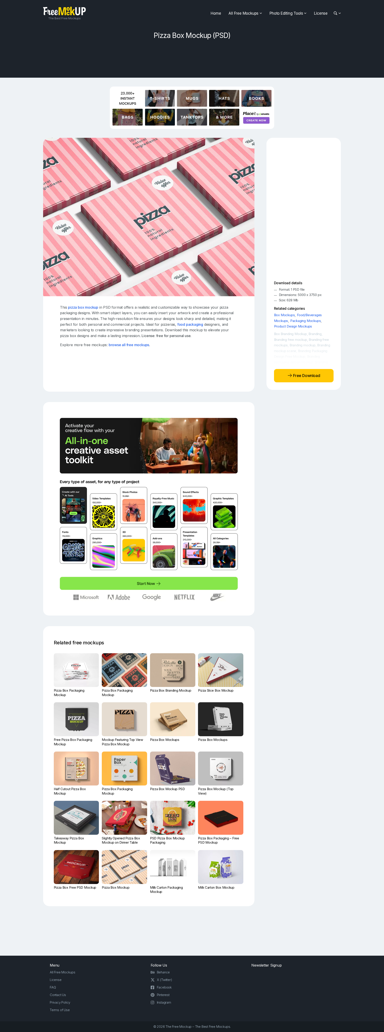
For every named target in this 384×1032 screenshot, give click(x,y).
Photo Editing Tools (286, 13)
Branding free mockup (290, 339)
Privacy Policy (60, 1002)
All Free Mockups (243, 13)
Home (216, 13)
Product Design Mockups (293, 326)
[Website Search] (336, 13)
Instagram (164, 1002)
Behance (163, 972)
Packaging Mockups (305, 321)
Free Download (306, 375)
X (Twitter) (164, 980)
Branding (314, 334)
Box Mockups (284, 315)
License (321, 13)
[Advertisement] (192, 57)
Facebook (164, 987)
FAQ (53, 987)
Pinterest (163, 995)
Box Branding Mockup (290, 334)
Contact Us (58, 995)
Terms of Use (60, 1010)
